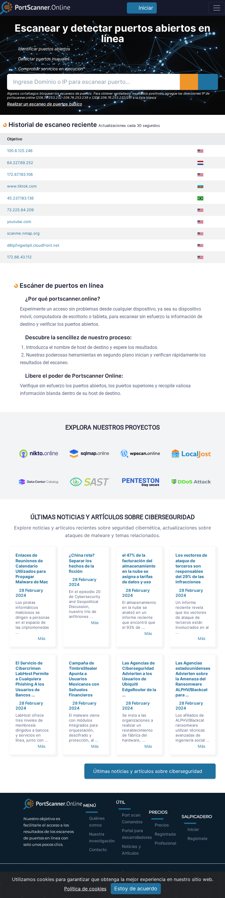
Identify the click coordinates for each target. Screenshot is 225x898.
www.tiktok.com (22, 186)
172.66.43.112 (19, 257)
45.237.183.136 (20, 198)
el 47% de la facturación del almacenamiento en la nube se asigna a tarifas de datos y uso (139, 568)
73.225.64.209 (20, 209)
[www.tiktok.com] (213, 186)
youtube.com (19, 221)
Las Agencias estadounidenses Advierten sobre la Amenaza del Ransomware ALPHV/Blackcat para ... (192, 678)
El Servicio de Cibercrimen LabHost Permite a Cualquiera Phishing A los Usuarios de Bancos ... (32, 678)
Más (42, 638)
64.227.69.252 (20, 162)
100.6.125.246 (20, 150)
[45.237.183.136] (213, 198)
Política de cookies (85, 889)
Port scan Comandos (132, 818)
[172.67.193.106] (213, 174)
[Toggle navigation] (217, 8)
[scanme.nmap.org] (213, 233)
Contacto (98, 849)
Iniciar (144, 8)
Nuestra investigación (102, 837)
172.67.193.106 (20, 174)
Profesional (165, 843)
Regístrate (197, 838)
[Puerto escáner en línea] (35, 8)
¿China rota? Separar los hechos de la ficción (82, 563)
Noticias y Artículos (131, 850)
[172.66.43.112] (213, 257)
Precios (162, 824)
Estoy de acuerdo (135, 888)
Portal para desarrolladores (137, 834)
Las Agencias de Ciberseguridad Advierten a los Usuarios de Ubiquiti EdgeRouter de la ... (139, 678)
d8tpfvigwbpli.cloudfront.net (33, 245)
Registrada (165, 833)
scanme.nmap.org (23, 233)
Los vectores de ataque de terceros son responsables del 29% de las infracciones (191, 568)
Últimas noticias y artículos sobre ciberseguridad (148, 771)
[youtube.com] (213, 222)
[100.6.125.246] (213, 151)
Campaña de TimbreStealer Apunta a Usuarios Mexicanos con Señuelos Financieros (84, 678)
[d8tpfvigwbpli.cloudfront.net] (213, 245)
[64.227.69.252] (213, 163)
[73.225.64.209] (213, 210)
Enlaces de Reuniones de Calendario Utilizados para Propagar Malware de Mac (32, 568)
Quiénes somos (97, 821)
